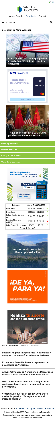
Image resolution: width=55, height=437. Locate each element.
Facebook (49, 408)
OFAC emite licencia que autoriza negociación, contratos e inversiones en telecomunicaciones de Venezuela (26, 384)
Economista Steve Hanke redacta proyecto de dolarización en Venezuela (25, 363)
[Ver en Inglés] (50, 2)
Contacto (42, 16)
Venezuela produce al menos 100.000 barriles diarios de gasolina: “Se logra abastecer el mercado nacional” (25, 396)
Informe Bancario (9, 149)
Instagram (31, 408)
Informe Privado (15, 16)
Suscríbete (31, 16)
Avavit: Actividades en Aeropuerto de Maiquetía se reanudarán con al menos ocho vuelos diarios (27, 373)
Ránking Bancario (9, 143)
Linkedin (20, 408)
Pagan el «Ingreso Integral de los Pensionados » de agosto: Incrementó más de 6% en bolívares (26, 354)
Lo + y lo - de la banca (11, 156)
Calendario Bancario (10, 162)
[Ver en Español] (53, 2)
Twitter (40, 408)
